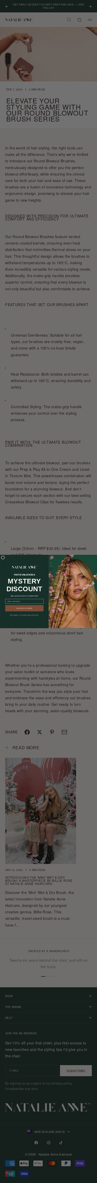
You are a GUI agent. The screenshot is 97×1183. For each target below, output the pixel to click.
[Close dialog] (2, 557)
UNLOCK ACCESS (24, 608)
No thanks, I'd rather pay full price (24, 615)
